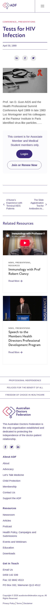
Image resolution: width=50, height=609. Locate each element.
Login (24, 154)
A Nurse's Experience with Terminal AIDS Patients (14, 204)
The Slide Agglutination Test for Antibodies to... (36, 204)
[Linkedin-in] (18, 446)
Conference (10, 22)
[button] (42, 6)
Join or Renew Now (24, 165)
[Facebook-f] (5, 446)
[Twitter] (11, 446)
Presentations (26, 22)
